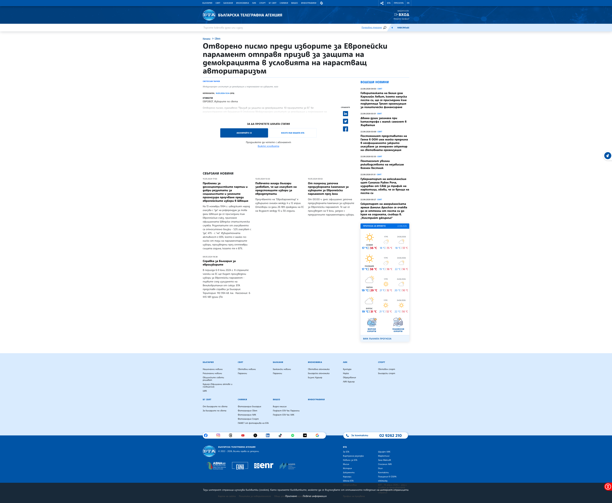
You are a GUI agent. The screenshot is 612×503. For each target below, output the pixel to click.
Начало (206, 38)
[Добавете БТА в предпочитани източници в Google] (318, 435)
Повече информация (315, 496)
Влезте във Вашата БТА (292, 133)
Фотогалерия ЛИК (247, 415)
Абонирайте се (244, 133)
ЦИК (205, 391)
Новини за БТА (350, 460)
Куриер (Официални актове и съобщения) (217, 385)
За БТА (346, 452)
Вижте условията (268, 146)
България (207, 3)
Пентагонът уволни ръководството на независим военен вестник (382, 164)
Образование (349, 377)
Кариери (347, 476)
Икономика (242, 3)
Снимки (284, 3)
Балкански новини (282, 369)
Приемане (291, 496)
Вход (404, 14)
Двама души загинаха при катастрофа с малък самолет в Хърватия (384, 121)
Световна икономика (318, 369)
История (347, 468)
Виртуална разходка (353, 456)
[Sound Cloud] (306, 435)
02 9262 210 (390, 435)
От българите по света (215, 406)
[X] (256, 435)
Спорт (262, 3)
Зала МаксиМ (384, 460)
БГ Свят (273, 3)
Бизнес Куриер (315, 377)
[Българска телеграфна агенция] (209, 451)
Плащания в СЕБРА (387, 476)
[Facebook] (207, 435)
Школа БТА (348, 481)
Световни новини (247, 369)
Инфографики (308, 3)
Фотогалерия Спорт (248, 419)
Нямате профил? (401, 19)
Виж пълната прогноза (377, 338)
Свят (217, 3)
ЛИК (254, 3)
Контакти (383, 472)
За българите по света (214, 410)
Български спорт (386, 373)
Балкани (228, 3)
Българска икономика (318, 373)
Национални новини (213, 369)
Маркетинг (383, 456)
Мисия (346, 464)
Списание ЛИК (385, 464)
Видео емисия (280, 406)
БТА (388, 3)
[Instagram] (219, 435)
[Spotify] (294, 435)
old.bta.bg (382, 481)
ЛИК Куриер (349, 381)
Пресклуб (399, 3)
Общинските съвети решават (213, 378)
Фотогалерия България (249, 406)
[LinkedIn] (269, 435)
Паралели (242, 373)
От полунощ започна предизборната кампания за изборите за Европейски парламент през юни (328, 189)
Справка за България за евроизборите (219, 262)
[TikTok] (281, 435)
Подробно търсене (372, 27)
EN (408, 3)
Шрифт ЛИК (384, 452)
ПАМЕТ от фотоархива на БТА (253, 423)
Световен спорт (386, 369)
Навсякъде (403, 27)
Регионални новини (212, 373)
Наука (346, 373)
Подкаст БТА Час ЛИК (283, 415)
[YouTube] (244, 435)
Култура (347, 369)
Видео (294, 3)
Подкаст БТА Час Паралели (286, 410)
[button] (321, 3)
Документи (349, 472)
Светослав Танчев (211, 81)
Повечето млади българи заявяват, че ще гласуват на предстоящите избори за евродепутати (276, 189)
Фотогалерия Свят (247, 410)
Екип (380, 468)
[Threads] (232, 435)
